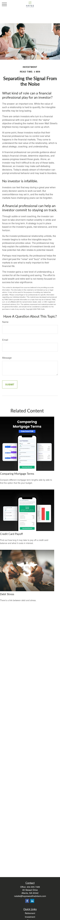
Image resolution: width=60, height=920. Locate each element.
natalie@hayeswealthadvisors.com (30, 896)
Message (7, 357)
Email (5, 339)
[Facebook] (27, 901)
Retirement (30, 913)
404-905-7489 (33, 886)
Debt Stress (7, 594)
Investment (30, 916)
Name (5, 322)
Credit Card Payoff (11, 534)
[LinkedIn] (32, 901)
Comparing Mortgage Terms (17, 474)
